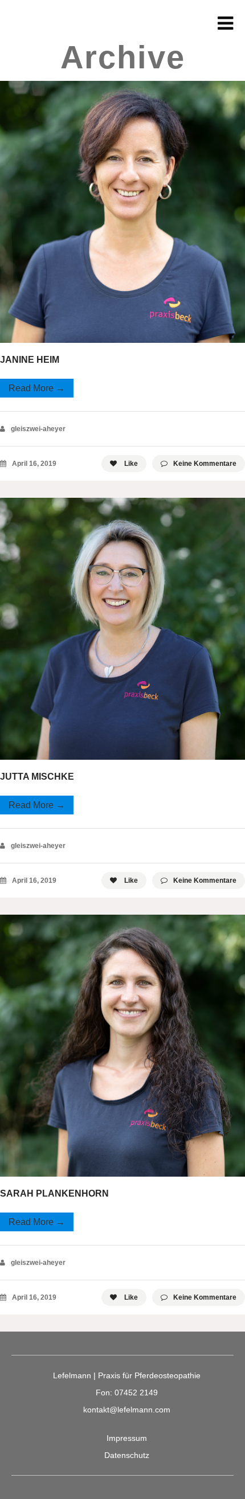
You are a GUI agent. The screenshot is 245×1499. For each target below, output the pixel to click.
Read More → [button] (37, 388)
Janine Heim (29, 359)
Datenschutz (126, 1455)
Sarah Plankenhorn (54, 1193)
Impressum (127, 1438)
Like (130, 464)
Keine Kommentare (204, 464)
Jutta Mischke (37, 776)
